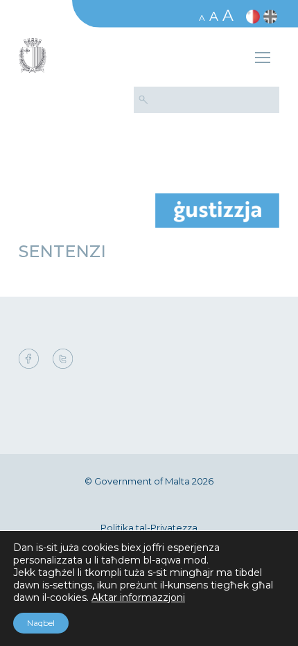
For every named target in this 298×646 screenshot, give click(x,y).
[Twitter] (63, 360)
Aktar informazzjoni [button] (138, 597)
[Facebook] (32, 360)
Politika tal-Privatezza (149, 527)
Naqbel (41, 623)
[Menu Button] (262, 59)
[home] (217, 209)
